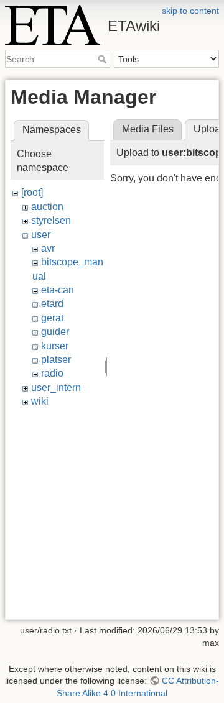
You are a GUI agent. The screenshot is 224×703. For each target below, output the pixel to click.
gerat (52, 318)
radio (52, 373)
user (40, 234)
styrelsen (51, 220)
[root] (32, 192)
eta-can (57, 290)
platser (56, 359)
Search (104, 59)
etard (52, 303)
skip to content (190, 11)
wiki (40, 401)
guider (55, 331)
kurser (54, 346)
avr (48, 248)
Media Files (148, 129)
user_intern (56, 387)
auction (47, 206)
